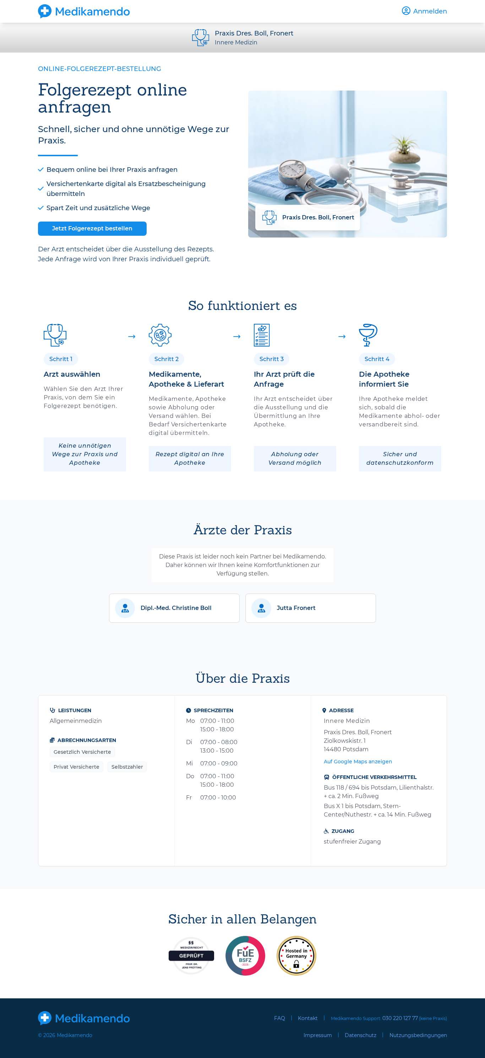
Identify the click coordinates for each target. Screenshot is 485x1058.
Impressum (318, 1035)
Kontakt (308, 1018)
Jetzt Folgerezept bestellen (92, 228)
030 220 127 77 (400, 1018)
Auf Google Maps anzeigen (358, 761)
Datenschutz (360, 1035)
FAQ (279, 1018)
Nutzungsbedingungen (418, 1035)
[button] (174, 608)
